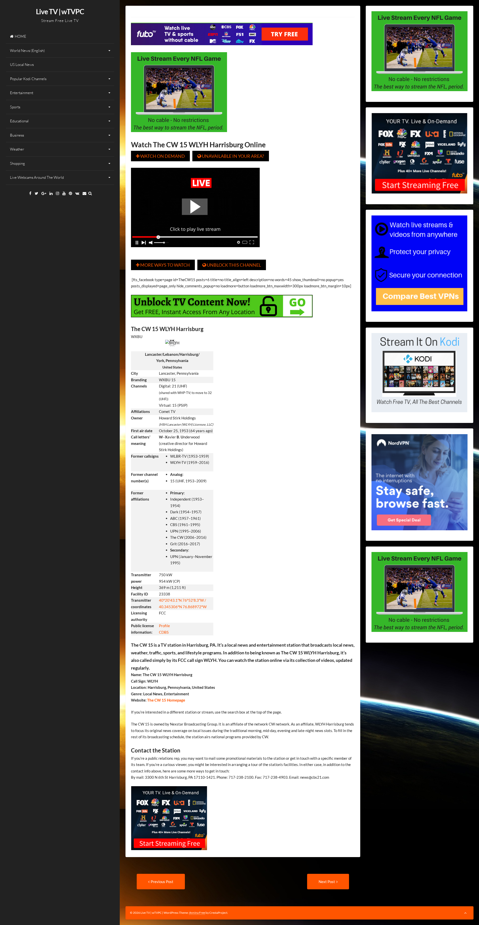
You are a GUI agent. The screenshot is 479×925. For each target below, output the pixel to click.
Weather (17, 149)
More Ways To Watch (163, 265)
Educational (19, 121)
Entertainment (21, 92)
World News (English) (27, 50)
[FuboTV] (169, 853)
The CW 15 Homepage (165, 700)
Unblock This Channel (231, 265)
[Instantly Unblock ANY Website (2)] (222, 321)
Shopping (17, 163)
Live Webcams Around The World (37, 177)
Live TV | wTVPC (60, 11)
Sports (15, 107)
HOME (20, 36)
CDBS (164, 632)
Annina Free (197, 913)
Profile (164, 625)
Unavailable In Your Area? (230, 156)
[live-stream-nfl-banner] (179, 135)
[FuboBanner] (222, 48)
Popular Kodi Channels (28, 78)
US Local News (22, 64)
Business (17, 135)
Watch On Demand (160, 156)
